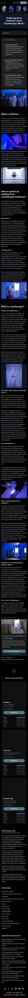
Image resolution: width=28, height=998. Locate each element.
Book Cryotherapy (14, 651)
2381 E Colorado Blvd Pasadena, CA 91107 (8, 705)
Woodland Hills (8, 798)
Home (2, 657)
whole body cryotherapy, (11, 395)
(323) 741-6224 (8, 757)
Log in (14, 2)
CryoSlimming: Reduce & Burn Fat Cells (11, 894)
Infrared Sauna (5, 906)
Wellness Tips (9, 657)
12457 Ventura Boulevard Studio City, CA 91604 (12, 753)
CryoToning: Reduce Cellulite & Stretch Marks (13, 899)
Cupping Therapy (6, 901)
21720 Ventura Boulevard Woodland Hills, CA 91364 (9, 801)
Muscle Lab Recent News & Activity (10, 923)
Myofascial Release (6, 911)
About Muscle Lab (6, 926)
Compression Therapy (7, 891)
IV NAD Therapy (6, 909)
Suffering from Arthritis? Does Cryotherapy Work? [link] (13, 659)
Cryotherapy (4, 313)
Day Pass (4, 904)
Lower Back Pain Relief (7, 921)
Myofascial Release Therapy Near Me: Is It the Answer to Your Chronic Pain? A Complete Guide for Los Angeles (14, 962)
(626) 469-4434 (8, 709)
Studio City (7, 750)
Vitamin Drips (5, 916)
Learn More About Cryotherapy (14, 654)
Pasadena (6, 702)
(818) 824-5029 (8, 805)
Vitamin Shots (5, 918)
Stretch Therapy (6, 913)
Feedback (4, 928)
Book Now (23, 2)
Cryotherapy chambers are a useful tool (12, 467)
